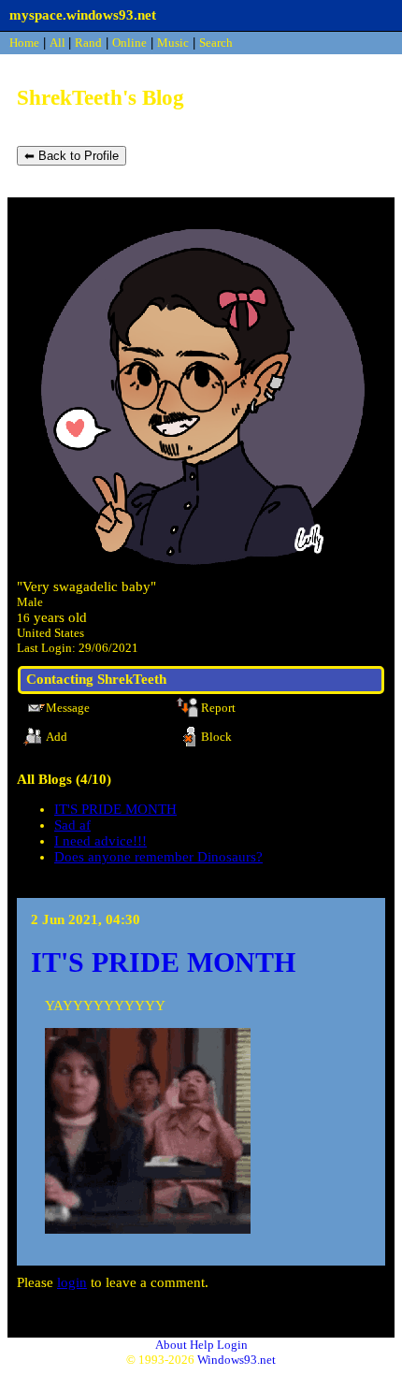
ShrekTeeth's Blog (100, 97)
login (72, 1282)
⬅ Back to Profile (71, 156)
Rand (88, 43)
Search (216, 43)
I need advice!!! (100, 840)
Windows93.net (236, 1360)
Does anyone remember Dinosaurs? (158, 856)
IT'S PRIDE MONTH (115, 809)
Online (129, 43)
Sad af (72, 825)
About (171, 1345)
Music (173, 43)
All (59, 43)
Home (24, 43)
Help (202, 1345)
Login (232, 1345)
